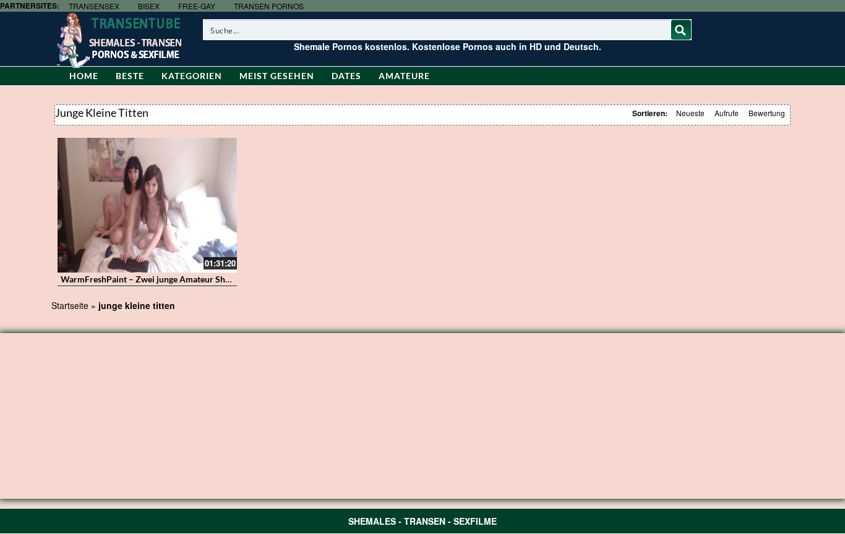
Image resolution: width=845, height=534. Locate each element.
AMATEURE (404, 75)
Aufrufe (726, 113)
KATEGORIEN (191, 75)
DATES (346, 75)
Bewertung (766, 113)
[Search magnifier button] (681, 30)
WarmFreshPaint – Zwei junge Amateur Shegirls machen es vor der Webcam (207, 279)
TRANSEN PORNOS (269, 5)
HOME (83, 75)
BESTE (130, 75)
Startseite (69, 305)
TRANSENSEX (94, 5)
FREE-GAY (196, 5)
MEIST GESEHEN (276, 75)
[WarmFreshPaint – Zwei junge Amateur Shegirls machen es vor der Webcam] (147, 205)
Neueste (690, 113)
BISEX (149, 5)
